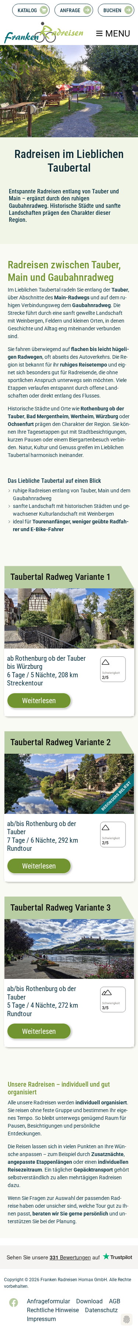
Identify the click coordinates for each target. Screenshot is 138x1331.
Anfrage (70, 10)
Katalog (27, 10)
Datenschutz (101, 1310)
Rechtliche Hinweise (53, 1310)
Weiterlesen (39, 700)
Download (89, 1301)
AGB (114, 1301)
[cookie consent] (126, 1319)
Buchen (112, 10)
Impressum (41, 1319)
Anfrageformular (48, 1301)
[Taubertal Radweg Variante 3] (69, 949)
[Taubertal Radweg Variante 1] (69, 618)
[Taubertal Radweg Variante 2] (69, 783)
